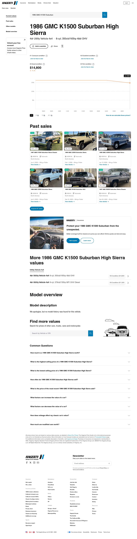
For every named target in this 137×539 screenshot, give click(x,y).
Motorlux (72, 523)
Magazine (72, 494)
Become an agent (30, 523)
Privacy (94, 511)
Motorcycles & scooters (32, 501)
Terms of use (106, 532)
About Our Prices (73, 435)
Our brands (95, 489)
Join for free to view (36, 58)
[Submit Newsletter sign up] (109, 463)
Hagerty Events (74, 513)
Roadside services (75, 503)
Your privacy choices (76, 532)
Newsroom (95, 494)
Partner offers (73, 492)
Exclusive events (74, 496)
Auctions (50, 482)
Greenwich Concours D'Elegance (79, 520)
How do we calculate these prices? (118, 115)
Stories (50, 499)
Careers (94, 492)
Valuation (72, 484)
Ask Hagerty (73, 487)
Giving (94, 501)
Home (93, 482)
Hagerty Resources (53, 511)
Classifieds (51, 484)
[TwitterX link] (30, 462)
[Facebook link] (27, 462)
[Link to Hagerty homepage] (35, 457)
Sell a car (50, 487)
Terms (94, 513)
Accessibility (86, 532)
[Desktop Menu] (133, 3)
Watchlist (13, 8)
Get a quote (73, 240)
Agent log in (29, 525)
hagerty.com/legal (72, 439)
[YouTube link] (38, 462)
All (48, 501)
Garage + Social (52, 508)
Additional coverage (31, 516)
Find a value (5, 8)
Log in (126, 3)
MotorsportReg (52, 513)
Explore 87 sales (36, 208)
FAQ (93, 508)
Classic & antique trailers (32, 499)
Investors (94, 499)
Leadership (95, 487)
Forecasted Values (100, 437)
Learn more (87, 240)
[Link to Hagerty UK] (34, 532)
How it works (51, 489)
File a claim (29, 484)
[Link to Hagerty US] (27, 532)
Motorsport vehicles (31, 503)
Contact (94, 496)
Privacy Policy (103, 468)
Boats (27, 506)
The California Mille (75, 518)
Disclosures (94, 532)
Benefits (72, 489)
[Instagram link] (34, 462)
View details (34, 164)
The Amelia (73, 515)
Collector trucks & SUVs (32, 496)
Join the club (73, 482)
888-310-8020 (73, 506)
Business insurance (31, 511)
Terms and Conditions (78, 469)
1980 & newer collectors (32, 491)
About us (94, 484)
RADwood (72, 525)
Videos (49, 496)
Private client (29, 508)
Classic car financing (31, 513)
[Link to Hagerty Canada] (30, 532)
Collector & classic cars (32, 494)
